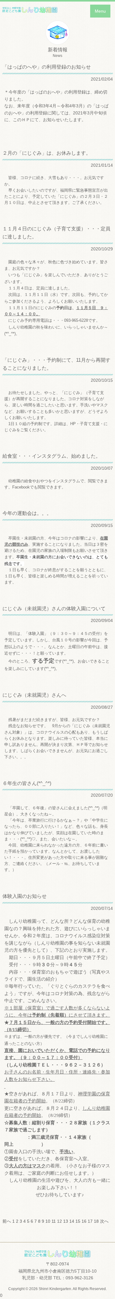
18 (96, 1221)
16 (84, 1221)
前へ (6, 1221)
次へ (104, 1221)
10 (47, 1221)
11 (54, 1221)
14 (71, 1221)
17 (90, 1221)
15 (77, 1221)
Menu (100, 11)
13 (65, 1221)
